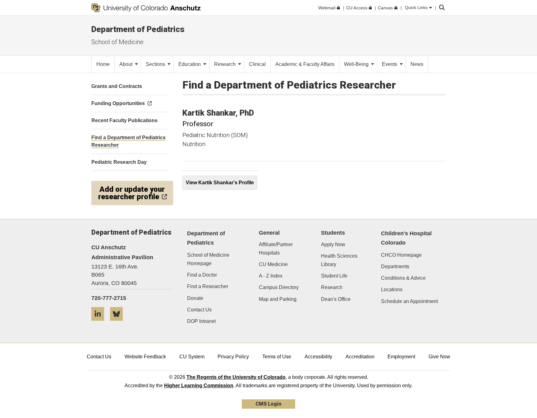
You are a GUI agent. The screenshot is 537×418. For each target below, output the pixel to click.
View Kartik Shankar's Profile (220, 182)
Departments (395, 266)
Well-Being (357, 64)
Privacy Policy (233, 356)
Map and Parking (277, 299)
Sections (156, 64)
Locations (391, 289)
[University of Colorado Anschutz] (146, 7)
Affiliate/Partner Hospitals (276, 248)
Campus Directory (279, 287)
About (126, 64)
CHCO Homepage (401, 255)
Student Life (334, 275)
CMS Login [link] (268, 404)
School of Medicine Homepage (208, 259)
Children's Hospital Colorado (406, 238)
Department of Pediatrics (138, 29)
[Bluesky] (118, 323)
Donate (195, 298)
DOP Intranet (201, 321)
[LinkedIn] (100, 323)
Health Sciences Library (339, 260)
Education (190, 64)
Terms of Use (276, 356)
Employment (401, 356)
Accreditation (360, 356)
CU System (191, 356)
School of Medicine (117, 42)
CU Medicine (273, 264)
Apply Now (333, 244)
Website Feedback (145, 356)
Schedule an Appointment (409, 301)
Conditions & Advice (403, 278)
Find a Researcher (207, 286)
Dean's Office (336, 299)
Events (390, 64)
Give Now (439, 356)
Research (225, 64)
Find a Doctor (202, 275)
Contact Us (199, 309)
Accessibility (318, 356)
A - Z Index (270, 275)
